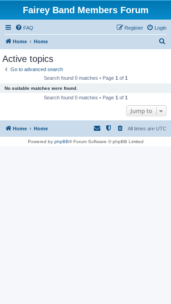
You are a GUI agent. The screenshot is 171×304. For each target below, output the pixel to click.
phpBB (61, 141)
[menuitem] (24, 27)
